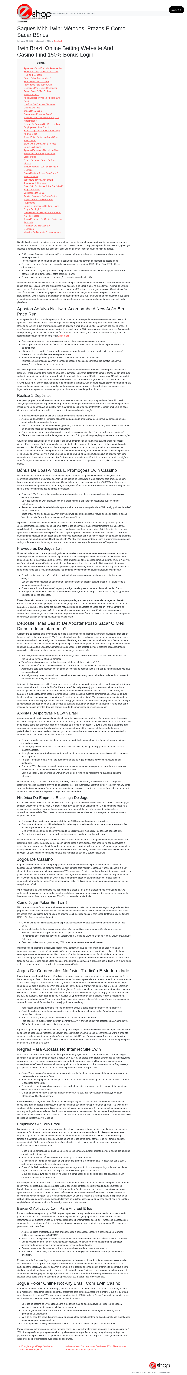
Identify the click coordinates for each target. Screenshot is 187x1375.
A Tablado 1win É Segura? (37, 226)
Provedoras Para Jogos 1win (38, 85)
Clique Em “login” (32, 209)
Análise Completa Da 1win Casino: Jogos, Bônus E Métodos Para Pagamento (41, 199)
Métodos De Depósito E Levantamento (42, 232)
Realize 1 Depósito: (33, 75)
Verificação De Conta (34, 193)
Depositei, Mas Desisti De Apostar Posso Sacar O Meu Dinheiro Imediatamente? (40, 91)
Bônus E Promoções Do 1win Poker (41, 206)
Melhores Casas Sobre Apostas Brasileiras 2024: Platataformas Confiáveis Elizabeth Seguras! (95, 1348)
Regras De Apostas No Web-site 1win (42, 124)
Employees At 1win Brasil (36, 127)
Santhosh (58, 41)
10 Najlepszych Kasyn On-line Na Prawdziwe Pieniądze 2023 (36, 1348)
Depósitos (29, 229)
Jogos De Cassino (33, 111)
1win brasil (63, 336)
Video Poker (30, 157)
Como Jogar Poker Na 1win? (38, 114)
